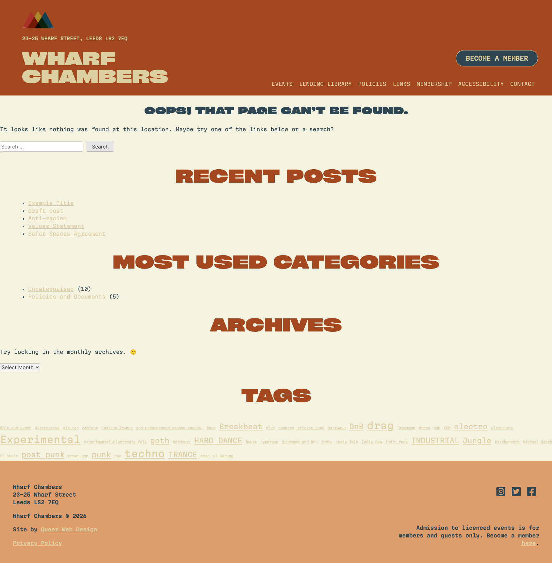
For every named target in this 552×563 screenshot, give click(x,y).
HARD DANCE (218, 440)
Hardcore (182, 442)
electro (470, 426)
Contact (522, 84)
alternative (47, 428)
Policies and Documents (66, 296)
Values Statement (56, 226)
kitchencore (507, 442)
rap (117, 456)
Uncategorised (51, 289)
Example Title (51, 203)
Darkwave (337, 428)
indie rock (396, 442)
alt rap (71, 428)
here (529, 543)
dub (436, 428)
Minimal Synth (537, 442)
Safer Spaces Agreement (66, 234)
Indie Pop (372, 442)
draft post (45, 211)
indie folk (347, 442)
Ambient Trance (117, 428)
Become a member (497, 58)
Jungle (477, 440)
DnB (356, 426)
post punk (43, 454)
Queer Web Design (69, 529)
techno (145, 453)
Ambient (90, 428)
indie (326, 442)
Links (401, 84)
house (251, 442)
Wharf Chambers (95, 67)
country (286, 428)
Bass (211, 428)
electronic (502, 428)
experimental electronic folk (115, 442)
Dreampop (406, 428)
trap (205, 456)
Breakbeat (240, 426)
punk (101, 454)
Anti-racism (47, 218)
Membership (434, 84)
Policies (372, 84)
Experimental (40, 439)
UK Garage (223, 456)
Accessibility (481, 84)
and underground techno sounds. (169, 428)
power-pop (78, 456)
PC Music (9, 456)
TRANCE (182, 454)
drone (424, 428)
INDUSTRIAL (435, 440)
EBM (447, 428)
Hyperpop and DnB (300, 442)
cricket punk (310, 428)
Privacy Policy (37, 543)
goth (159, 440)
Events (282, 84)
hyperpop (269, 442)
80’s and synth (15, 428)
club (270, 428)
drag (380, 425)
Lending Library (325, 84)
